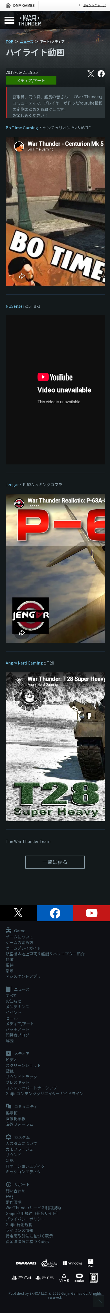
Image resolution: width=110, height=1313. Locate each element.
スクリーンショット (23, 1065)
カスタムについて (21, 1143)
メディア (21, 1053)
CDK (10, 1160)
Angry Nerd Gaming (24, 663)
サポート (21, 1185)
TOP (9, 41)
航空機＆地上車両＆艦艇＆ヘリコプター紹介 (45, 954)
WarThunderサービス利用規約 (33, 1208)
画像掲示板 (15, 1119)
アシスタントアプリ (23, 976)
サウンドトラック (21, 1077)
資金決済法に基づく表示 (27, 1241)
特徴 (10, 959)
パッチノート (17, 1029)
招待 (10, 965)
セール (11, 1018)
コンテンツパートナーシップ (31, 1088)
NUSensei (15, 306)
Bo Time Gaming (22, 127)
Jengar (12, 484)
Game (19, 931)
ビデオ (11, 1060)
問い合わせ (15, 1191)
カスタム (21, 1137)
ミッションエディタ (23, 1171)
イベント (13, 1012)
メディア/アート (31, 80)
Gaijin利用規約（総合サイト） (33, 1213)
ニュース (26, 41)
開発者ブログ (17, 1035)
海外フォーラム (19, 1124)
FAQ (9, 1196)
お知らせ (13, 1001)
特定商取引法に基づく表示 (29, 1236)
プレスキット (17, 1082)
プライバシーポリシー (25, 1219)
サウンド (13, 1155)
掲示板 (11, 1113)
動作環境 (13, 1202)
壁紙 (10, 1071)
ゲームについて (19, 937)
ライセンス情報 (19, 1230)
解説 (10, 1040)
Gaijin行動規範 (19, 1224)
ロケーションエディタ (25, 1166)
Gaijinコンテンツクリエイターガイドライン (44, 1093)
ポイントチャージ (94, 5)
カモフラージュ (19, 1149)
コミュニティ (25, 1106)
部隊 (10, 971)
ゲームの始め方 (19, 942)
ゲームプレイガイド (23, 948)
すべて (11, 995)
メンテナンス (17, 1007)
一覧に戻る (55, 861)
